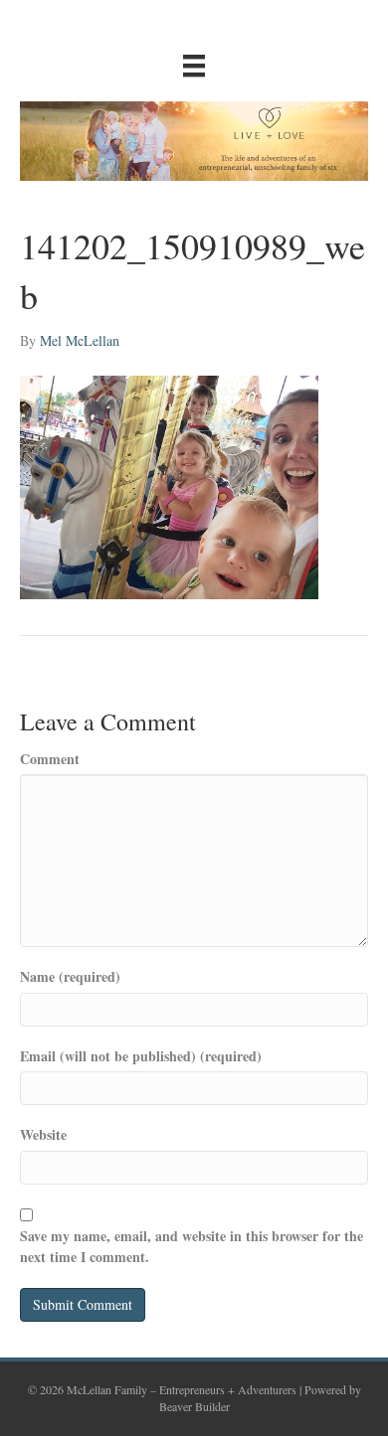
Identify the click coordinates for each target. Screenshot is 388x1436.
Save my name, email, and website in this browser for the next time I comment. (191, 1246)
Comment (50, 759)
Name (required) (70, 977)
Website (43, 1135)
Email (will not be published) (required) (141, 1056)
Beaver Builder (194, 1406)
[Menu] (194, 65)
